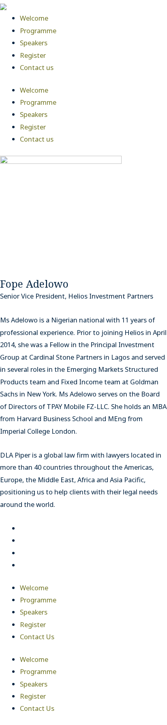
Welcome (34, 18)
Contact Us (37, 636)
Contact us (37, 67)
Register (33, 55)
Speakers (33, 42)
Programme (38, 30)
